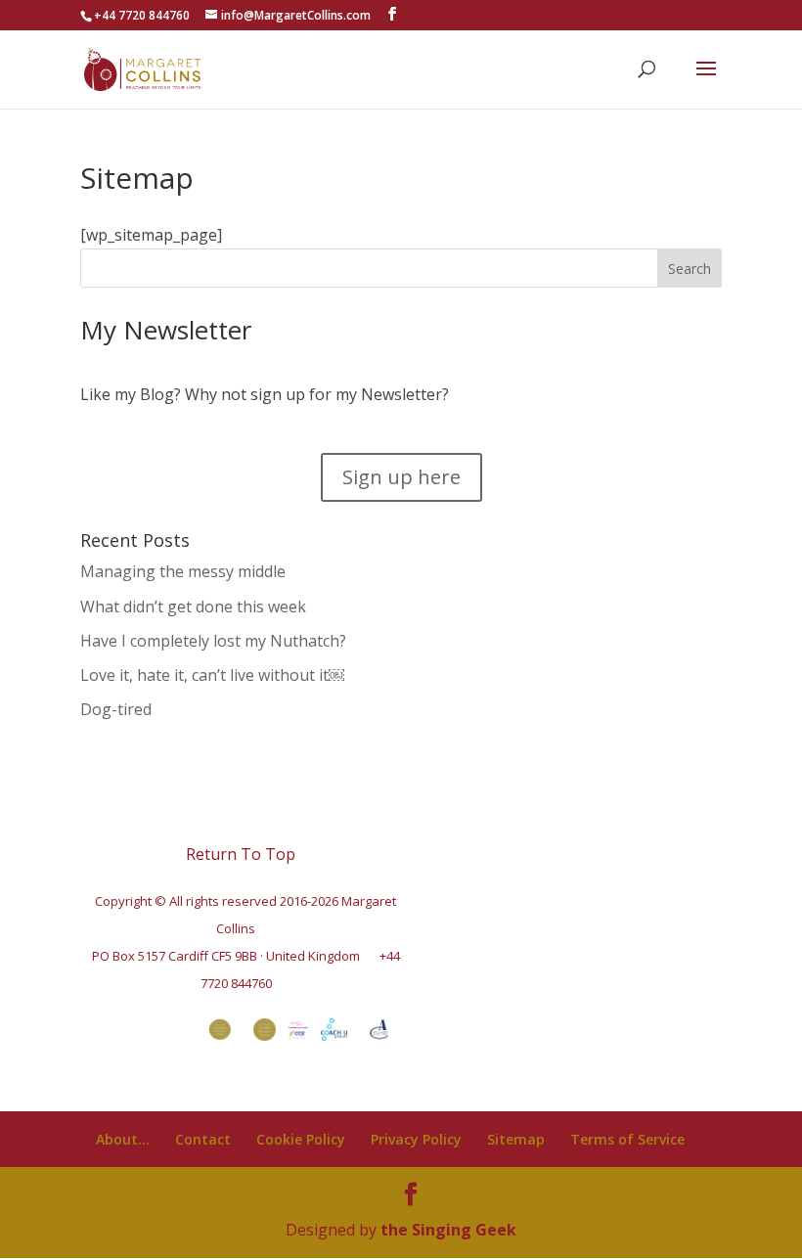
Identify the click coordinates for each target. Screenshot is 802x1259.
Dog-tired (116, 709)
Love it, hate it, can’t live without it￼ (212, 675)
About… (123, 1139)
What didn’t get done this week (193, 606)
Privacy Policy (416, 1139)
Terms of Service (627, 1139)
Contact (203, 1139)
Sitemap (516, 1139)
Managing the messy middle (183, 571)
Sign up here (401, 477)
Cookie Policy (300, 1139)
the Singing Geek (448, 1229)
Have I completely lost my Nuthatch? (213, 641)
